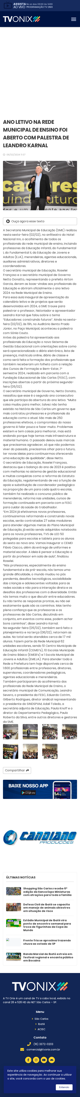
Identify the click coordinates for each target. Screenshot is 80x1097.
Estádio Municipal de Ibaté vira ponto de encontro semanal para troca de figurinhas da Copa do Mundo (47, 925)
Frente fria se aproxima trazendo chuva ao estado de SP (47, 942)
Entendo (64, 1087)
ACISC (41, 1029)
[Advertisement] (40, 69)
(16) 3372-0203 (43, 1044)
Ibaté (41, 1024)
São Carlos (41, 1019)
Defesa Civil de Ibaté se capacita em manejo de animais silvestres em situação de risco (46, 908)
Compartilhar (15, 770)
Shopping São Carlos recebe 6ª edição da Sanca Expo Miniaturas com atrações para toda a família (47, 892)
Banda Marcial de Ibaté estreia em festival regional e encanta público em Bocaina (48, 957)
